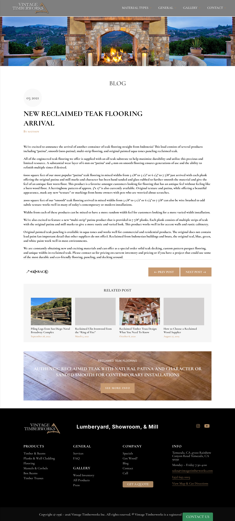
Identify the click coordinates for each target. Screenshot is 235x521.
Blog (126, 463)
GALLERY (190, 8)
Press (76, 485)
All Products (81, 480)
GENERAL (165, 8)
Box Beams (30, 473)
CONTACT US (197, 517)
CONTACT (215, 8)
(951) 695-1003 (181, 477)
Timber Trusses (33, 478)
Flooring (29, 463)
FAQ (76, 458)
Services (78, 453)
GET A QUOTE (138, 484)
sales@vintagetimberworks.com (192, 471)
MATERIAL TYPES (135, 8)
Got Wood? (130, 458)
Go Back (39, 271)
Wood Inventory (83, 475)
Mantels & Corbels (36, 468)
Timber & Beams (34, 453)
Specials (128, 453)
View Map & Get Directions (190, 483)
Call (125, 473)
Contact (128, 468)
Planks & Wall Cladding (39, 458)
